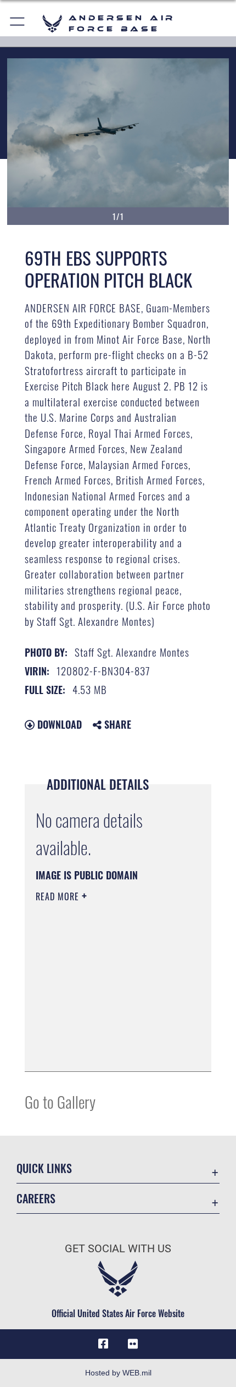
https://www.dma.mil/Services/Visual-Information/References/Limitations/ (102, 1035)
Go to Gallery (60, 1101)
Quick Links (44, 1168)
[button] (18, 23)
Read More (59, 896)
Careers (35, 1199)
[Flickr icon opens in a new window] (133, 1344)
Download (58, 724)
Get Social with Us (118, 1248)
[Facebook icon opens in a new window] (103, 1344)
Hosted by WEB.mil (118, 1372)
